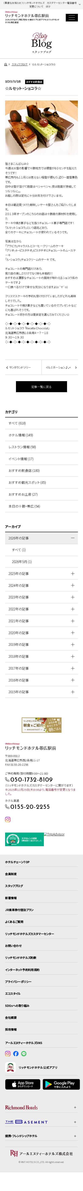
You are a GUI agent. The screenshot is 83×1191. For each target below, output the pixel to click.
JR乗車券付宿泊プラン (19, 910)
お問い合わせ (13, 945)
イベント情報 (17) (21, 458)
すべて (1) (19, 549)
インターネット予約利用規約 (22, 970)
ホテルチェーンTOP (17, 862)
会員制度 (11, 874)
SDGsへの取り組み (17, 1005)
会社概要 (11, 1017)
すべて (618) (17, 423)
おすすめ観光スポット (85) (27, 482)
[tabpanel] (42, 725)
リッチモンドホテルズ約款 (20, 957)
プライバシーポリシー (18, 981)
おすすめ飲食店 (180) (24, 470)
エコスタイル (12, 993)
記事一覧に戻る (41, 387)
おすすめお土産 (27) (23, 494)
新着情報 (11, 898)
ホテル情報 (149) (21, 435)
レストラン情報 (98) (22, 446)
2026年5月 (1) (22, 561)
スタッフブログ (14, 886)
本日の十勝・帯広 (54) (24, 506)
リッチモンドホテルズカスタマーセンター (29, 934)
